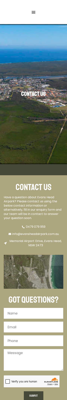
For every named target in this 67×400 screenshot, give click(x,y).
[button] (34, 12)
